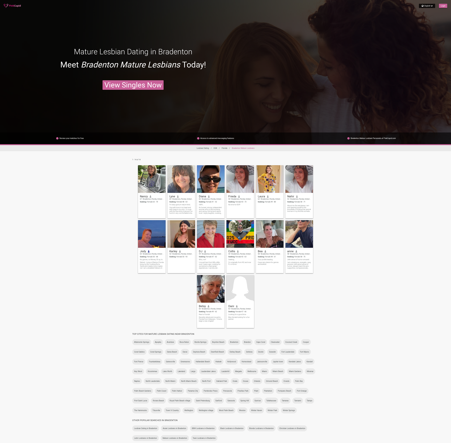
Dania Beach (172, 352)
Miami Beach (278, 371)
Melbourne (251, 371)
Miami (264, 371)
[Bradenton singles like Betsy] (211, 289)
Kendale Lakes (295, 361)
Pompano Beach (284, 391)
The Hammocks (140, 410)
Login (443, 6)
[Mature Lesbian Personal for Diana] (211, 179)
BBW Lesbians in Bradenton (203, 428)
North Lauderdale (153, 381)
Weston (242, 410)
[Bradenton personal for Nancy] (152, 179)
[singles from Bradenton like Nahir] (299, 179)
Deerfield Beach (217, 352)
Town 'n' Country (172, 410)
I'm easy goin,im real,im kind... (180, 205)
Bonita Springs (200, 342)
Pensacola (227, 391)
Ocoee (245, 381)
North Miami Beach (188, 381)
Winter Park (272, 410)
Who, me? (202, 259)
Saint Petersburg (203, 401)
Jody (143, 251)
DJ (200, 251)
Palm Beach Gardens (142, 391)
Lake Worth (167, 371)
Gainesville (170, 361)
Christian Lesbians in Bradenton (292, 428)
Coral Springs (155, 352)
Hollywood (231, 361)
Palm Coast (161, 391)
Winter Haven (256, 410)
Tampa (309, 401)
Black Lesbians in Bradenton (231, 428)
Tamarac (285, 401)
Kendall (310, 361)
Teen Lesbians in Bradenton (204, 438)
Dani (231, 306)
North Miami (170, 381)
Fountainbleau (154, 361)
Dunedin (272, 352)
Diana (202, 196)
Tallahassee (271, 401)
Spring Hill (244, 401)
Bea (260, 251)
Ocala (235, 381)
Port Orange (302, 391)
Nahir (290, 196)
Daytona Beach (199, 352)
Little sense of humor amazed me (299, 259)
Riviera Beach (158, 401)
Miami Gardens (295, 371)
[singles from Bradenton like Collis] (240, 234)
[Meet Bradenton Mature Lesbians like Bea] (270, 234)
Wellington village (206, 410)
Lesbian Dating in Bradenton (145, 428)
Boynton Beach (218, 342)
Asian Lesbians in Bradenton (174, 428)
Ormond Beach (272, 381)
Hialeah (218, 361)
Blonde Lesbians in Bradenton (261, 428)
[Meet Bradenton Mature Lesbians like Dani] (240, 289)
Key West (138, 371)
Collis (231, 251)
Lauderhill (225, 371)
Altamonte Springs (141, 342)
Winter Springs (289, 410)
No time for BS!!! (234, 205)
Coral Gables (139, 352)
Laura (261, 196)
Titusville (156, 410)
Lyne (172, 196)
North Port (206, 381)
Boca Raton (184, 342)
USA (215, 148)
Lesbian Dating (203, 148)
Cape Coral (260, 342)
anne (290, 251)
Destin (260, 352)
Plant (256, 391)
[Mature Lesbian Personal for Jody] (152, 234)
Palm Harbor (177, 391)
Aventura (170, 342)
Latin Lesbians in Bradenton (145, 438)
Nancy (144, 196)
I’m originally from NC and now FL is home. (239, 263)
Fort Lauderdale (287, 352)
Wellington (188, 410)
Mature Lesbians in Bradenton (175, 438)
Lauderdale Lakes (208, 371)
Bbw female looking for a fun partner (239, 318)
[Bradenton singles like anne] (299, 234)
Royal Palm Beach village (180, 401)
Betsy (202, 306)
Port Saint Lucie (140, 401)
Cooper (306, 342)
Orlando (257, 381)
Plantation (268, 391)
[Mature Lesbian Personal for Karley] (181, 234)
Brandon (247, 342)
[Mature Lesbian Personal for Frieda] (240, 179)
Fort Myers (304, 352)
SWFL (201, 205)
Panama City (193, 391)
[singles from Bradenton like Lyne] (181, 179)
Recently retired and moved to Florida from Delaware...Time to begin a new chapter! (210, 319)
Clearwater (275, 342)
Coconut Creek (291, 342)
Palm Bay (299, 381)
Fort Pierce (138, 361)
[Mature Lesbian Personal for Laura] (270, 179)
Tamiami (297, 401)
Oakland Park (221, 381)
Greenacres (185, 361)
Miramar (310, 371)
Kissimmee (152, 371)
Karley (173, 251)
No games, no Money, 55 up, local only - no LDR (152, 259)
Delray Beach (235, 352)
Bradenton (234, 342)
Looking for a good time (237, 314)
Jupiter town (278, 361)
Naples (137, 381)
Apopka (158, 342)
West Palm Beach (226, 410)
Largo (193, 371)
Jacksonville (262, 361)
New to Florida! (204, 314)
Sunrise (258, 401)
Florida (224, 148)
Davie (185, 352)
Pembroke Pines (211, 391)
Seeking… (231, 259)
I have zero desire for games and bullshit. (268, 263)
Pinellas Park (242, 391)
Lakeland (181, 371)
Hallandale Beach (203, 361)
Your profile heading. (265, 259)
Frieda (232, 196)
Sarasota (231, 401)
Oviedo (286, 381)
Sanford (218, 401)
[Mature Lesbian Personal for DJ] (211, 234)
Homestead (246, 361)
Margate (238, 371)
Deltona (249, 352)
